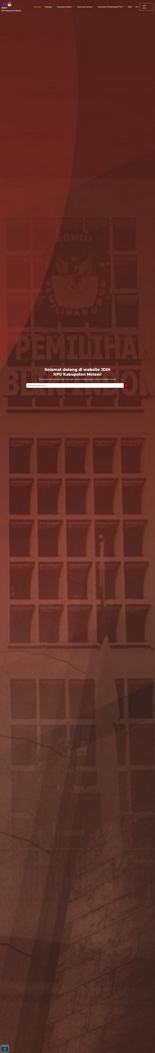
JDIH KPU (144, 6)
